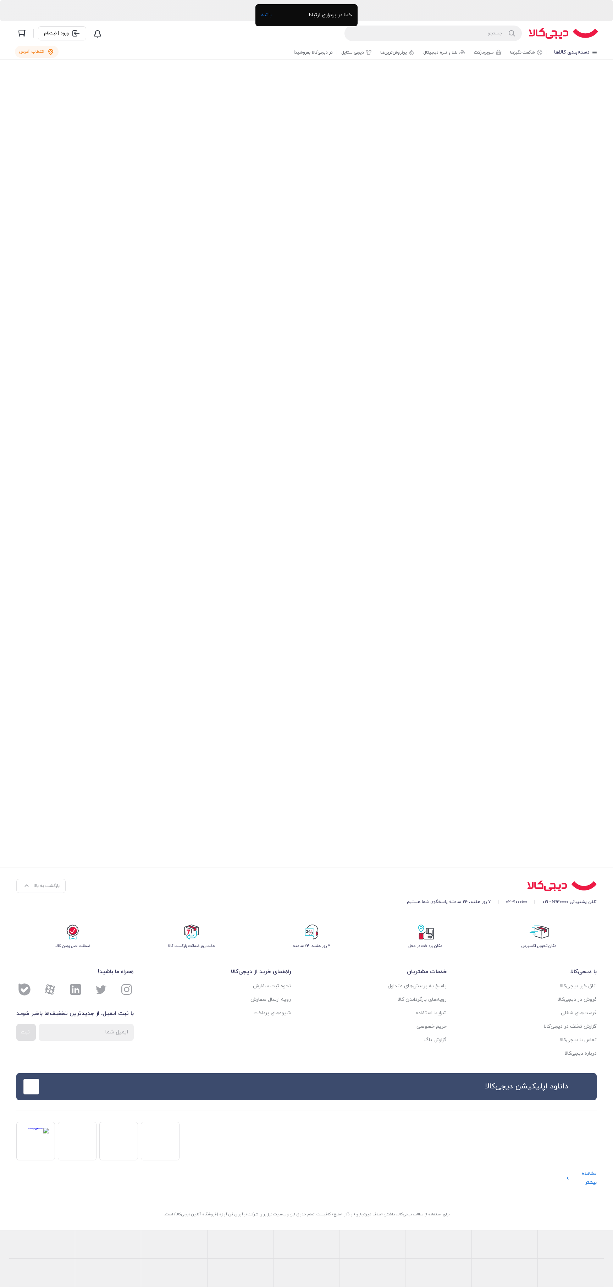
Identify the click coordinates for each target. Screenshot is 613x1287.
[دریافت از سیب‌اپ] (73, 1086)
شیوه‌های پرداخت (272, 1013)
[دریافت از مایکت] (129, 1086)
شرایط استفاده (431, 1013)
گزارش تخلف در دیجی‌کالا (570, 1026)
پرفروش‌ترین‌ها (393, 52)
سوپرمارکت (484, 52)
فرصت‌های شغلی (579, 1013)
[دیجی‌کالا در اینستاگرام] (127, 989)
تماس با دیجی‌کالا (578, 1040)
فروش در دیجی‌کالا (577, 999)
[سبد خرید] (22, 33)
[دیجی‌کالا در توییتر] (101, 989)
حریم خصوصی (431, 1026)
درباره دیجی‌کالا (580, 1053)
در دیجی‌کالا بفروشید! (313, 52)
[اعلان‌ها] (97, 33)
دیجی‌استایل (352, 52)
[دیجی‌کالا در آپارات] (50, 989)
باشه (266, 15)
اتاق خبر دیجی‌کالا (578, 986)
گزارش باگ (435, 1040)
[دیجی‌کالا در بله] (24, 989)
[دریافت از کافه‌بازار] (185, 1086)
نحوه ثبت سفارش (272, 986)
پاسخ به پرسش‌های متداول (417, 986)
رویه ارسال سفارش (270, 999)
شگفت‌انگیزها (522, 52)
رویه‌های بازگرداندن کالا (422, 999)
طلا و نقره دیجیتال (440, 52)
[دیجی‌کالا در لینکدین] (75, 989)
